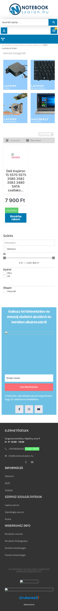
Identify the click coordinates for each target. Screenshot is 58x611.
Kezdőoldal (7, 45)
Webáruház (19, 45)
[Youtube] (39, 409)
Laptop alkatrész (33, 45)
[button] (4, 30)
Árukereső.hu (29, 605)
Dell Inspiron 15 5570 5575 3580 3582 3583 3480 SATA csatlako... (15, 180)
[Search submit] (53, 22)
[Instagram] (29, 409)
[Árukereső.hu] (29, 599)
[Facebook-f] (19, 409)
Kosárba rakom (15, 218)
